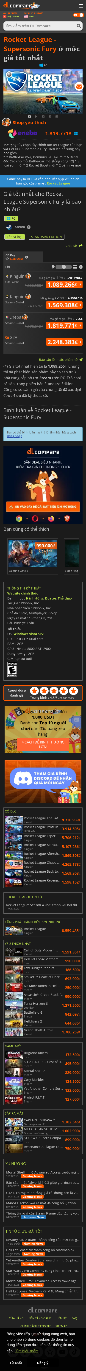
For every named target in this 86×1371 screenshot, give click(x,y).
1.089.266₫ (63, 284)
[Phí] (64, 267)
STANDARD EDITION (46, 237)
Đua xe (50, 598)
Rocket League (58, 183)
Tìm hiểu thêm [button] (26, 1351)
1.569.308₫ (63, 305)
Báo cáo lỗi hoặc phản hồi (59, 359)
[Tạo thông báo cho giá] (79, 87)
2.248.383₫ (63, 342)
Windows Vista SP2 (29, 634)
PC (13, 218)
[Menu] (80, 6)
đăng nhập (14, 436)
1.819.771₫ (63, 325)
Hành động (34, 598)
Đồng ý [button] (42, 1363)
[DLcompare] (43, 1309)
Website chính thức (22, 593)
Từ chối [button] (16, 1363)
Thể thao (65, 598)
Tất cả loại (14, 237)
